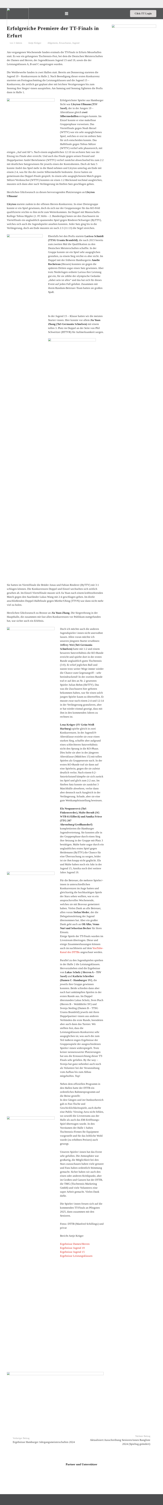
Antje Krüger (34, 42)
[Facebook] (118, 13)
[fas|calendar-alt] (100, 13)
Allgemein (52, 42)
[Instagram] (123, 13)
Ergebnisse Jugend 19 (72, 1247)
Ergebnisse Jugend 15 (72, 1251)
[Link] (18, 19)
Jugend (75, 42)
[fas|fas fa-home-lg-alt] (33, 13)
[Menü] (66, 14)
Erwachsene (65, 42)
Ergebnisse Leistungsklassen (76, 1255)
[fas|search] (109, 13)
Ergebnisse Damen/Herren (75, 1243)
